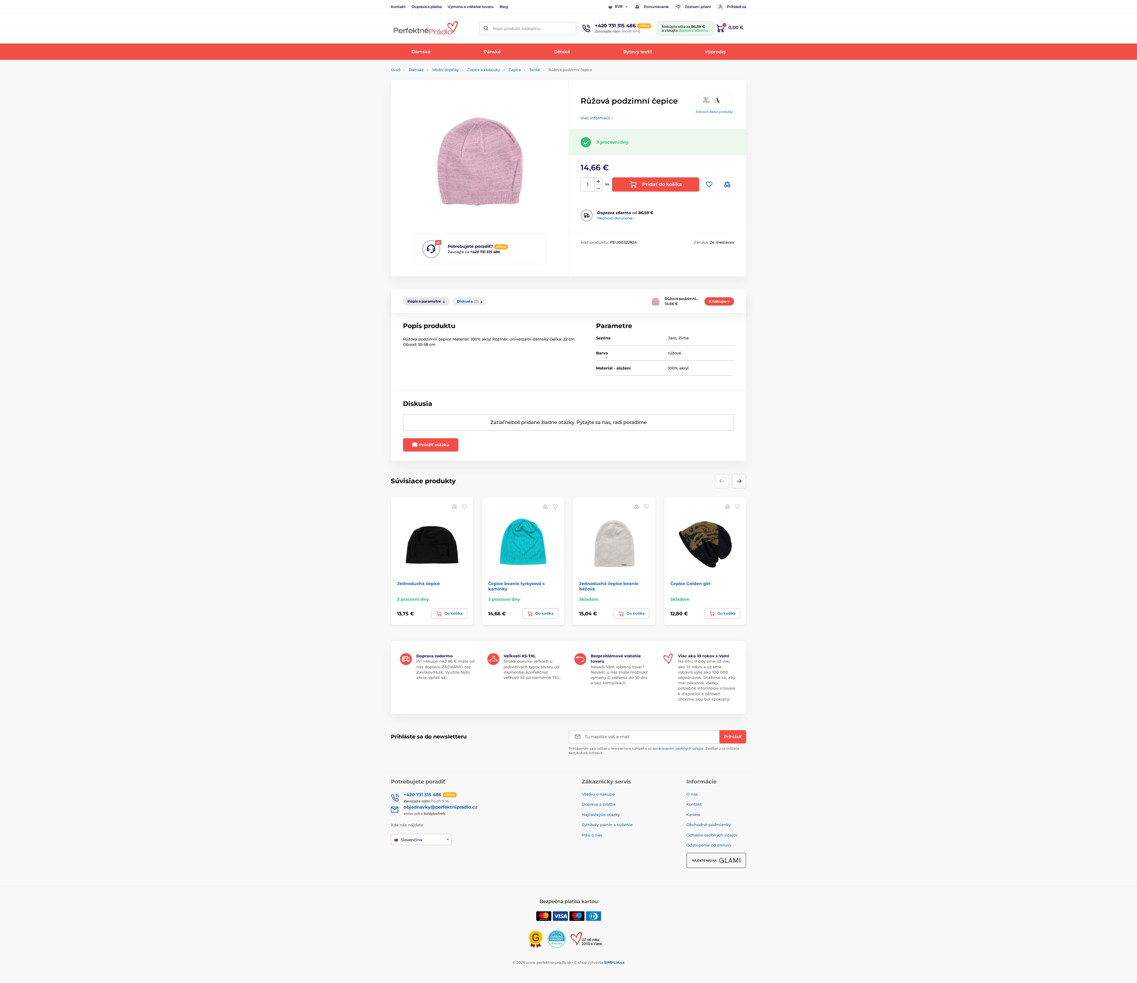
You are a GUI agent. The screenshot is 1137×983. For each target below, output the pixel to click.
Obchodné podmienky (708, 824)
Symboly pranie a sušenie (607, 824)
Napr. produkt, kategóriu (517, 28)
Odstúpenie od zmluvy (708, 845)
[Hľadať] (486, 28)
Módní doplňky (445, 70)
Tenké (534, 70)
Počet (588, 185)
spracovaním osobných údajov (678, 748)
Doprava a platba (427, 6)
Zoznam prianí (698, 6)
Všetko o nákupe (598, 794)
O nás (692, 794)
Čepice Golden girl (690, 583)
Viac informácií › (597, 117)
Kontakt (398, 6)
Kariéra (693, 814)
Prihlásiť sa (736, 6)
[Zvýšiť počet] (598, 181)
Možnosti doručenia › (616, 218)
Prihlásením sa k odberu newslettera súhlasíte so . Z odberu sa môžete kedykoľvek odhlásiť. (653, 750)
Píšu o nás (592, 835)
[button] (739, 481)
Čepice (515, 70)
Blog (504, 6)
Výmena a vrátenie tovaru (471, 6)
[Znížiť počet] (598, 188)
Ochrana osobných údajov (712, 835)
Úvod (395, 70)
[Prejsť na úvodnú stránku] (425, 28)
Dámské (416, 70)
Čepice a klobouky (484, 70)
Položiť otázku (433, 444)
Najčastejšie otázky (601, 814)
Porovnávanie (656, 6)
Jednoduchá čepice (418, 583)
